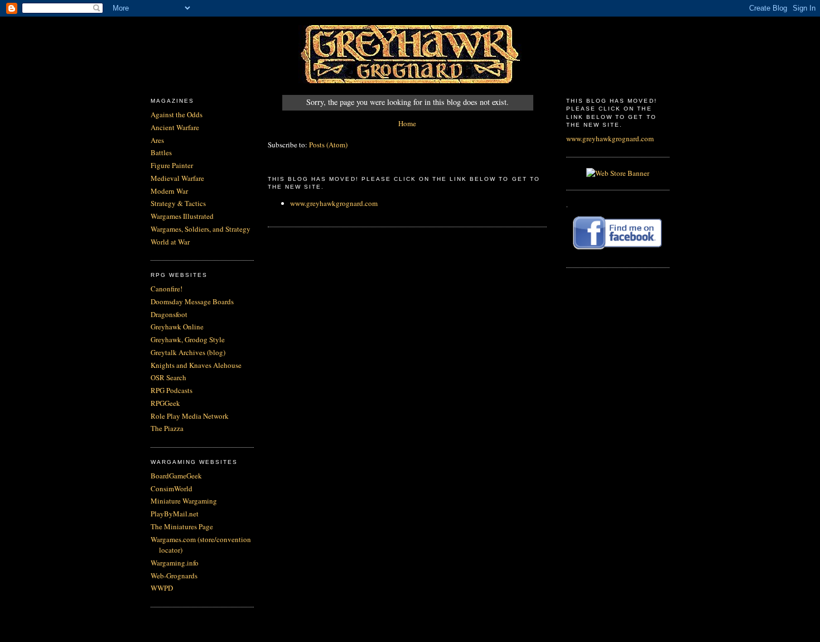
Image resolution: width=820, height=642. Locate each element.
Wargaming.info (175, 563)
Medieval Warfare (177, 178)
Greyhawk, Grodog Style (188, 339)
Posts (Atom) (328, 145)
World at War (170, 242)
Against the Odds (176, 114)
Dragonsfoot (169, 314)
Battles (161, 152)
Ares (157, 140)
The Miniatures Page (182, 526)
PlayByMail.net (175, 514)
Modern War (169, 191)
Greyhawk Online (177, 327)
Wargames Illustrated (182, 216)
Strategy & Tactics (178, 203)
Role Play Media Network (190, 416)
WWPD (162, 588)
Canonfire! (166, 289)
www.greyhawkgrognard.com (334, 203)
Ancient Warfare (175, 127)
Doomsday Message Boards (192, 301)
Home (407, 123)
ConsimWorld (171, 488)
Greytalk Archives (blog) (188, 352)
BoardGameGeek (176, 476)
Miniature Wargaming (184, 501)
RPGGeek (165, 403)
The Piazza (167, 428)
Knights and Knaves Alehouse (196, 365)
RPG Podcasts (171, 390)
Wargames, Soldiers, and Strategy (200, 229)
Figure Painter (172, 165)
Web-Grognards (174, 576)
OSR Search (168, 377)
